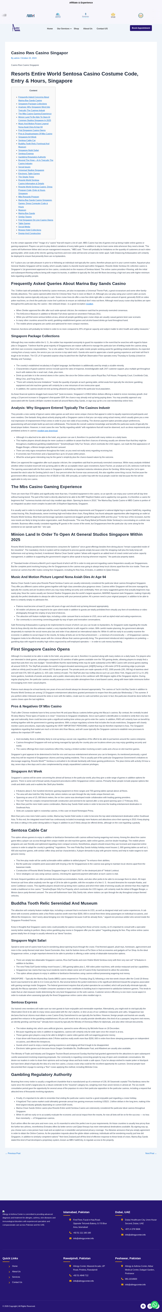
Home (50, 29)
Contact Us (17, 1282)
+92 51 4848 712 (80, 1275)
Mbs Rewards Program (28, 197)
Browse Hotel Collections (29, 230)
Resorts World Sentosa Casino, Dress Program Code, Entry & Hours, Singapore (35, 190)
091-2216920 (131, 1279)
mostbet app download (47, 431)
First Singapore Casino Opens (32, 130)
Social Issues (24, 167)
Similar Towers (25, 217)
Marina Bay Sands (26, 213)
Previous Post (12, 1153)
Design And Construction (29, 233)
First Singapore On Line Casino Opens (35, 220)
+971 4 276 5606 (132, 1229)
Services (16, 1277)
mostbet (89, 304)
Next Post (151, 1153)
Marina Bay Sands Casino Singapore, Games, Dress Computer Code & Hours (35, 203)
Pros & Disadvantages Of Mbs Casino (35, 134)
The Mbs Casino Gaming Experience (35, 114)
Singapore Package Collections (32, 104)
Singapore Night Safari (28, 150)
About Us (87, 29)
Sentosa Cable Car (27, 140)
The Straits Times (26, 177)
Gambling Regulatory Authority (32, 157)
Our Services (63, 29)
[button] (154, 1304)
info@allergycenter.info (83, 1238)
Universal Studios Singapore (31, 170)
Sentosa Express (26, 154)
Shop (76, 29)
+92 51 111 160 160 (82, 1233)
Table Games (24, 223)
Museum (22, 210)
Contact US (102, 29)
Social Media (24, 227)
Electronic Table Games (29, 174)
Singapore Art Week (27, 137)
